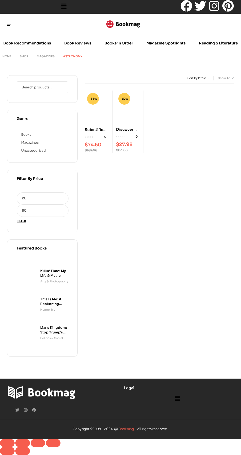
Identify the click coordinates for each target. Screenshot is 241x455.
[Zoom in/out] (7, 443)
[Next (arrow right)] (22, 451)
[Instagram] (214, 6)
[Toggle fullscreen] (22, 443)
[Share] (38, 443)
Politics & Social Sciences (51, 338)
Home (6, 56)
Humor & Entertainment (50, 310)
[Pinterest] (228, 6)
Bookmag (126, 429)
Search (61, 87)
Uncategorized (33, 150)
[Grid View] (86, 78)
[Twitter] (200, 6)
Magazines (46, 56)
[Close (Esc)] (53, 443)
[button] (63, 7)
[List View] (90, 78)
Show (222, 78)
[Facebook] (186, 6)
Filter (21, 221)
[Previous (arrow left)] (7, 451)
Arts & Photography (54, 281)
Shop (24, 56)
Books (26, 134)
